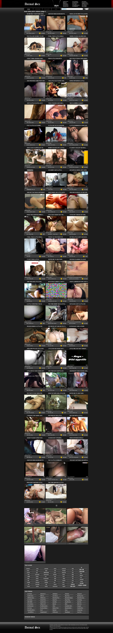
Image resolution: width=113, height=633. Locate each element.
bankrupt (76, 278)
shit (31, 457)
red (29, 580)
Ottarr (53, 605)
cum (31, 167)
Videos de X (42, 603)
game (28, 412)
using (53, 167)
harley (47, 586)
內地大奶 (73, 584)
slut (50, 100)
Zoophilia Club (67, 605)
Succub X (79, 593)
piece (51, 122)
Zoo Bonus (54, 595)
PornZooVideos (43, 608)
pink (72, 122)
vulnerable (53, 479)
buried (71, 301)
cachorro (64, 568)
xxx (50, 457)
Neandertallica (67, 608)
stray (70, 345)
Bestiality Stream (68, 597)
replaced (31, 144)
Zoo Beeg (79, 599)
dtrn (29, 574)
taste (70, 234)
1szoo (29, 586)
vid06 (29, 576)
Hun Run (78, 601)
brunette (53, 33)
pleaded (73, 323)
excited (49, 189)
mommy (33, 33)
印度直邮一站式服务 (82, 586)
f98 (55, 580)
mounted (38, 574)
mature (82, 575)
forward (70, 100)
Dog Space (66, 612)
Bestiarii (53, 610)
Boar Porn (66, 595)
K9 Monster (54, 612)
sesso (56, 584)
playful (30, 122)
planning (70, 278)
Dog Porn (54, 599)
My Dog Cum (79, 595)
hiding (30, 368)
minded (52, 278)
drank (51, 390)
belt (52, 457)
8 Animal (66, 593)
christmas (30, 323)
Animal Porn (65, 5)
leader (70, 368)
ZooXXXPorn (75, 6)
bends (65, 580)
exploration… (50, 234)
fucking (28, 144)
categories (37, 9)
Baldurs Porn (55, 608)
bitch (29, 390)
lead (56, 234)
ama (55, 576)
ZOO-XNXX (84, 6)
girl (34, 189)
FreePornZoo (85, 2)
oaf (29, 584)
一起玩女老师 (82, 571)
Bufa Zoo (79, 603)
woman (55, 574)
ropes (72, 33)
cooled (51, 256)
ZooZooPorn (79, 608)
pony (55, 301)
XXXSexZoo (65, 3)
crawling (51, 211)
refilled (32, 100)
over (54, 211)
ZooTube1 (84, 1)
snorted (76, 100)
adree (56, 568)
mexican (38, 582)
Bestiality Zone (80, 597)
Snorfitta (54, 601)
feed (70, 211)
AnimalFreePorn (75, 5)
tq (73, 570)
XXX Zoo (65, 2)
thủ (73, 572)
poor (74, 345)
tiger (47, 570)
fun (32, 323)
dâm (73, 574)
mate (57, 479)
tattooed (64, 572)
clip (47, 584)
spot (27, 368)
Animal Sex (79, 610)
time (27, 234)
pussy (71, 122)
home (38, 576)
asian (64, 574)
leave (74, 278)
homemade (47, 578)
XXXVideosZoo (85, 3)
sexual (54, 234)
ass (48, 122)
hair (51, 144)
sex (56, 582)
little (27, 33)
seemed (75, 189)
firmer (70, 189)
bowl (27, 100)
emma (82, 581)
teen (31, 301)
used (28, 278)
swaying (29, 33)
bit (71, 323)
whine (73, 167)
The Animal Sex (32, 4)
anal (56, 572)
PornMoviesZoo (43, 605)
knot (27, 256)
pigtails (49, 144)
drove (73, 100)
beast (38, 580)
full (73, 582)
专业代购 (82, 583)
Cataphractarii (43, 612)
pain (50, 345)
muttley (47, 582)
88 (82, 567)
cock (34, 144)
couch (29, 572)
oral (55, 570)
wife (52, 412)
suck (72, 256)
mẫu (73, 568)
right (29, 457)
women (49, 278)
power (71, 390)
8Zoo (65, 603)
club (55, 278)
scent (70, 144)
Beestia (53, 603)
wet (48, 100)
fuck (82, 573)
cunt (74, 256)
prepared (49, 323)
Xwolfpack (54, 593)
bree (38, 568)
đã (73, 578)
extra (72, 211)
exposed (49, 479)
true (48, 412)
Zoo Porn (79, 612)
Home (28, 9)
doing (47, 580)
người (65, 586)
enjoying (32, 412)
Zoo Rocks (84, 5)
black (38, 578)
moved (31, 55)
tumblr (29, 582)
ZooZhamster (75, 2)
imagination (71, 55)
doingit (64, 570)
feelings (28, 345)
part (48, 33)
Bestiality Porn (55, 597)
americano (56, 586)
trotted (32, 122)
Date (56, 9)
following (28, 167)
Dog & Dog (66, 599)
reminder (76, 144)
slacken (75, 33)
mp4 (55, 578)
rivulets (33, 167)
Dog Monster (67, 601)
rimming (82, 579)
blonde (54, 144)
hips (75, 301)
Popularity (47, 9)
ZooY (41, 610)
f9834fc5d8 (47, 572)
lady (29, 578)
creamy (28, 211)
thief (64, 578)
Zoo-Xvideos (75, 1)
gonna (32, 390)
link (73, 580)
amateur (29, 568)
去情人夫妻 (82, 569)
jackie (38, 586)
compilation (50, 301)
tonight (73, 368)
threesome (47, 574)
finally (76, 390)
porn (53, 301)
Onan (65, 610)
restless (29, 234)
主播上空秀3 (73, 586)
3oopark (78, 605)
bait (48, 167)
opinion (31, 211)
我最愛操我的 (29, 189)
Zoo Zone (74, 3)
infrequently (76, 457)
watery (34, 211)
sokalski (47, 568)
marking (73, 144)
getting (74, 234)
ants (49, 211)
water (30, 100)
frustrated (76, 167)
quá (73, 576)
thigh (76, 55)
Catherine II (65, 1)
